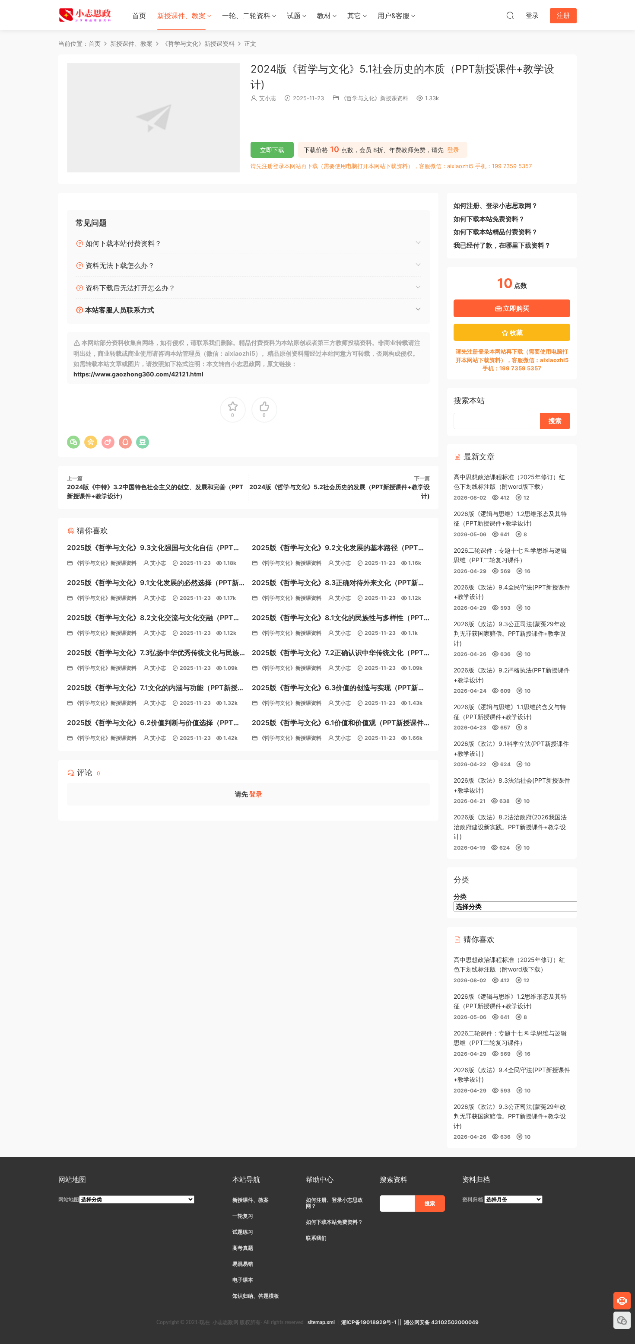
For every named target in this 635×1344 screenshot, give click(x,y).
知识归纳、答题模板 (255, 1296)
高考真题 (242, 1248)
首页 (139, 15)
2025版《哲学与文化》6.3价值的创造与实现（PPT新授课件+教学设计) (338, 688)
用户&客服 (394, 15)
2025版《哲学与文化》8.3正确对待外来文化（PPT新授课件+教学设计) (338, 583)
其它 (354, 15)
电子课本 (242, 1280)
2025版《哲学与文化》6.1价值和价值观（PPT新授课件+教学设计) (338, 723)
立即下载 (272, 149)
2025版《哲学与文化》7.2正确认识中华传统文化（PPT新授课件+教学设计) (338, 653)
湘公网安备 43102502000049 (441, 1322)
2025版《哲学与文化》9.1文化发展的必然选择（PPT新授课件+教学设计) (153, 583)
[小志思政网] (86, 15)
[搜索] (510, 15)
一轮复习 (242, 1216)
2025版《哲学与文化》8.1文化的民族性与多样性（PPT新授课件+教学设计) (338, 618)
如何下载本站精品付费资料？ (496, 232)
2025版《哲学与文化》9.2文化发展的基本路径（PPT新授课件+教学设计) (338, 548)
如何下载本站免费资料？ (489, 219)
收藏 (515, 332)
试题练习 (242, 1232)
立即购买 (515, 308)
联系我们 (316, 1238)
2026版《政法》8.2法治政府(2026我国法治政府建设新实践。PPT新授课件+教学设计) (510, 826)
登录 (453, 150)
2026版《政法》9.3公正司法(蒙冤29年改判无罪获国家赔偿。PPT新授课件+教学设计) (510, 633)
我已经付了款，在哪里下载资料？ (502, 245)
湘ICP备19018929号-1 (369, 1322)
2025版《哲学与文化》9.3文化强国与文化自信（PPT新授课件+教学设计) (153, 548)
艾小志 (267, 98)
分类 (460, 896)
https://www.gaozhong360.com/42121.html (138, 374)
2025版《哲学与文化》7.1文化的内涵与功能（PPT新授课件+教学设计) (155, 688)
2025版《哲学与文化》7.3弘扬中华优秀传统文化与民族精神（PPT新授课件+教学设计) (153, 653)
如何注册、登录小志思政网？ (496, 205)
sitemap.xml (321, 1322)
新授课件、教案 (181, 15)
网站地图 (68, 1199)
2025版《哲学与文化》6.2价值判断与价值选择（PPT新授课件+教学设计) (153, 723)
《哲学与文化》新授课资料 (374, 98)
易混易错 (242, 1264)
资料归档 (472, 1199)
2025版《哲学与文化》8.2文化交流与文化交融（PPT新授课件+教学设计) (153, 618)
